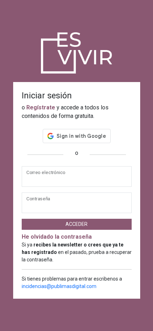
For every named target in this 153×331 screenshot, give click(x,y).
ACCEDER (76, 224)
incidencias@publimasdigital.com (59, 286)
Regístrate (40, 107)
